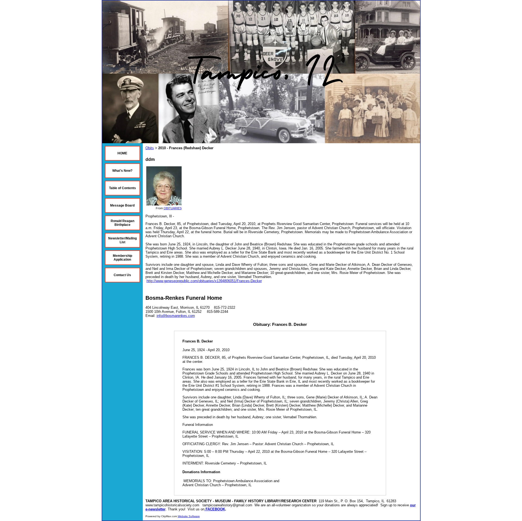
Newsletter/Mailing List (122, 240)
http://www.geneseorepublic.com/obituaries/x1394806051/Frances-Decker (204, 281)
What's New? (122, 171)
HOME (122, 153)
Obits (149, 148)
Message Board (122, 205)
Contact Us (122, 275)
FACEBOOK (215, 509)
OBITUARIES (173, 208)
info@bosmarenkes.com (176, 316)
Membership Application (122, 257)
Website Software (189, 516)
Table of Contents (122, 188)
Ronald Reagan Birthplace (122, 223)
